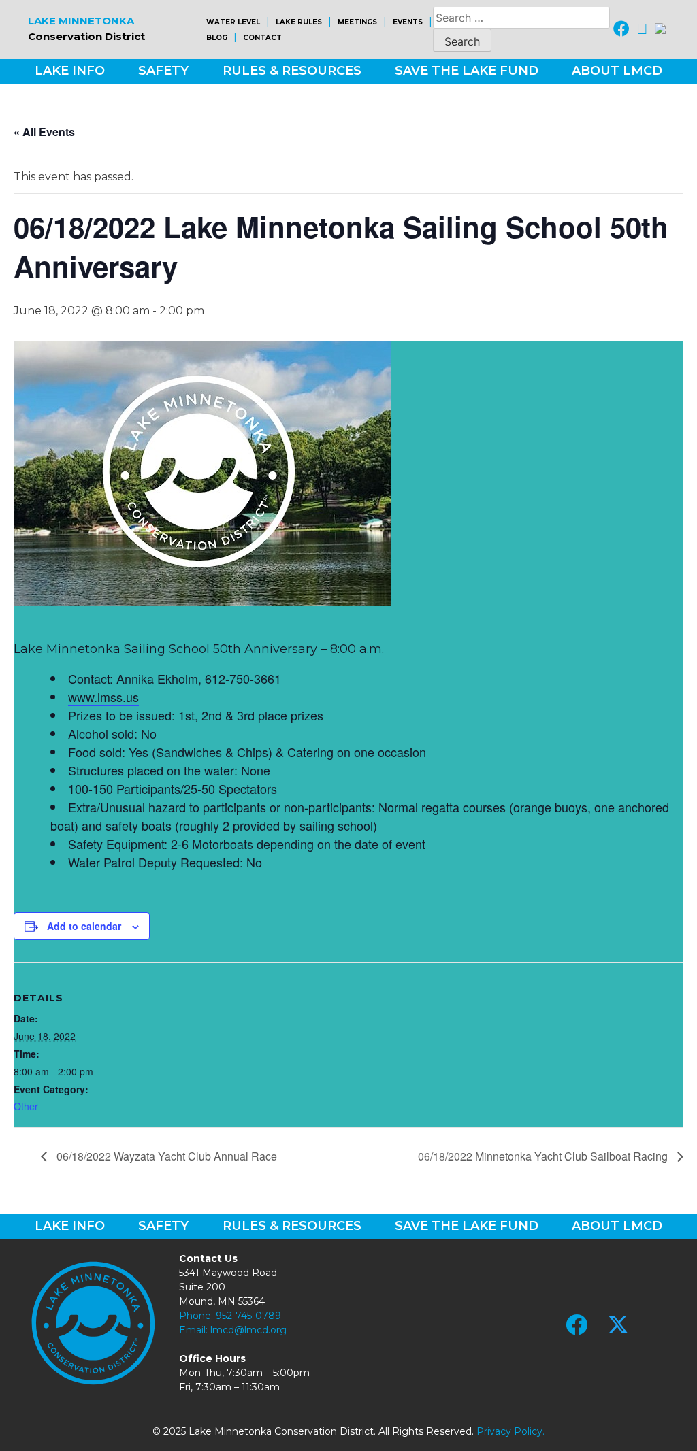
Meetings (357, 22)
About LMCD (617, 70)
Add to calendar (84, 926)
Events (408, 22)
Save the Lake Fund (466, 70)
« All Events (44, 131)
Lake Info (70, 70)
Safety (163, 70)
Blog (216, 37)
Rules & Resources (292, 70)
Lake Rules (299, 22)
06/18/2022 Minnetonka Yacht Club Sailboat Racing (544, 1156)
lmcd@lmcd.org (248, 1330)
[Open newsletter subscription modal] (660, 29)
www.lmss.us (103, 696)
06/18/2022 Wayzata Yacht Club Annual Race (165, 1156)
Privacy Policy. (510, 1431)
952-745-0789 (248, 1316)
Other (26, 1106)
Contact (262, 37)
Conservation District (86, 28)
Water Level (233, 22)
